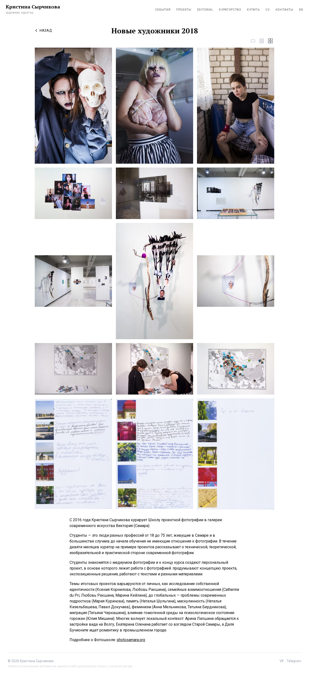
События (162, 9)
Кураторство (230, 9)
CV (268, 9)
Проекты (183, 9)
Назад (46, 30)
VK (282, 661)
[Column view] (262, 41)
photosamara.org (131, 639)
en (301, 9)
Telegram (294, 661)
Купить (253, 9)
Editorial (205, 9)
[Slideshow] (253, 41)
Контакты (284, 9)
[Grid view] (270, 41)
